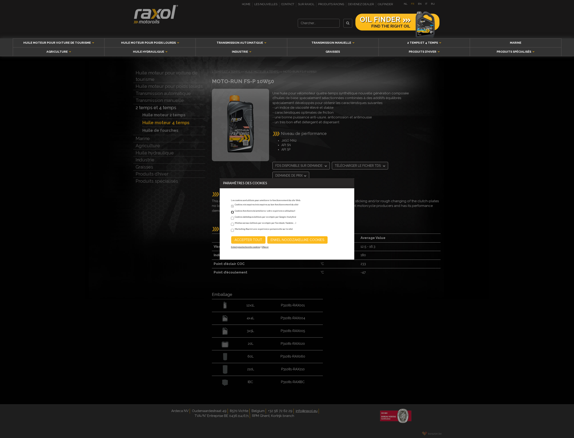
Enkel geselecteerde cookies (245, 247)
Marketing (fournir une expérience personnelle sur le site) (264, 229)
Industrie (240, 51)
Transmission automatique (240, 42)
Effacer (265, 247)
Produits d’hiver (423, 51)
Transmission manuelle (331, 42)
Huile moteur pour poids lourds (148, 42)
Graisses (333, 51)
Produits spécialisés (514, 51)
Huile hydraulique (149, 51)
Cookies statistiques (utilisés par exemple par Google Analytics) (265, 217)
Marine (515, 42)
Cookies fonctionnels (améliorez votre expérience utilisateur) (265, 211)
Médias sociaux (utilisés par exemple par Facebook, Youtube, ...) (265, 223)
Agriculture (57, 51)
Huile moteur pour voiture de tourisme (57, 42)
